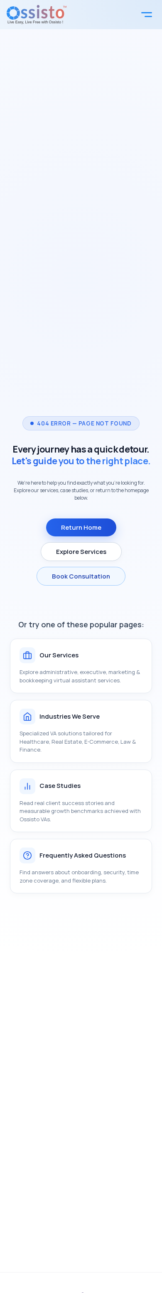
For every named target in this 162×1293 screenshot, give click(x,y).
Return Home (81, 527)
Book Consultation (81, 576)
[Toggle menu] (146, 14)
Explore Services (81, 551)
